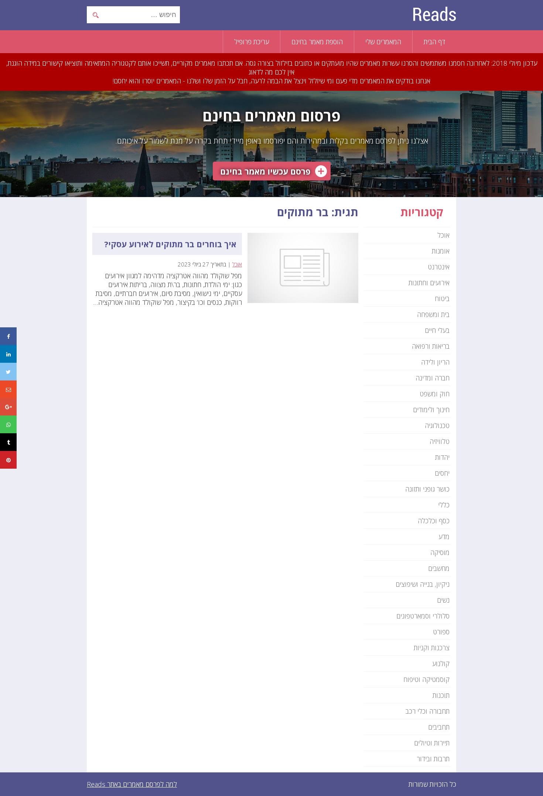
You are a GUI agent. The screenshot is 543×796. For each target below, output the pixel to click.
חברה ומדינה (433, 377)
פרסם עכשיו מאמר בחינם (265, 171)
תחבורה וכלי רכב (428, 711)
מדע (444, 536)
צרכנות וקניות (432, 647)
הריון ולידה (435, 362)
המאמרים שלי (383, 41)
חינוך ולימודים (431, 409)
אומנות (441, 251)
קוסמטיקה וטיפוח (426, 679)
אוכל (237, 264)
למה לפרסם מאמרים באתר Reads (132, 784)
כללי (444, 504)
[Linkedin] (8, 354)
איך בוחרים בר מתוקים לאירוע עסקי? (170, 243)
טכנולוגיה (437, 425)
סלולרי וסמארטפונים (423, 615)
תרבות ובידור (433, 758)
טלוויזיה (440, 441)
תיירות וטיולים (432, 742)
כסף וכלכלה (434, 520)
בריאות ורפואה (431, 346)
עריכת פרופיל (251, 41)
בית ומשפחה (433, 314)
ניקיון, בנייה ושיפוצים (423, 584)
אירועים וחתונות (429, 282)
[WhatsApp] (8, 424)
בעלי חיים (437, 330)
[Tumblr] (8, 442)
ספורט (441, 631)
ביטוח (442, 298)
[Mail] (8, 389)
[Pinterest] (8, 460)
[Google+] (8, 407)
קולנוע (441, 663)
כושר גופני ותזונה (427, 489)
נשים (443, 600)
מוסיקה (440, 552)
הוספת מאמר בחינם (317, 41)
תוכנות (441, 695)
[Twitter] (8, 371)
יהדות (442, 457)
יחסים (442, 473)
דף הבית (434, 41)
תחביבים (439, 727)
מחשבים (439, 568)
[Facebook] (8, 336)
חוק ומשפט (435, 393)
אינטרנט (439, 266)
